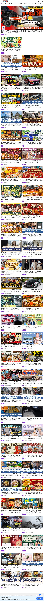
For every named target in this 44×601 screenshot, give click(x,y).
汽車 (35, 3)
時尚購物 (21, 3)
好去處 (12, 3)
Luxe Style (40, 3)
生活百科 (26, 3)
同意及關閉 (39, 598)
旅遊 (16, 3)
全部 (5, 3)
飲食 (9, 3)
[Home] (5, 1)
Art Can (31, 3)
